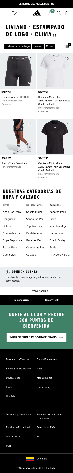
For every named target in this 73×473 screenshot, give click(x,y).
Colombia (42, 459)
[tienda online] (36, 14)
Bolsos (7, 226)
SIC (39, 436)
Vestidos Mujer (59, 226)
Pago (39, 368)
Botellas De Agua (33, 241)
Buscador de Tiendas (17, 359)
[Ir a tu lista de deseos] (14, 13)
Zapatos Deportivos (56, 205)
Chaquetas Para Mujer (13, 234)
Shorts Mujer (34, 212)
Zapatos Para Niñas (58, 212)
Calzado (31, 254)
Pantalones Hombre (56, 234)
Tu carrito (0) (52, 300)
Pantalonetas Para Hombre (34, 234)
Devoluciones (13, 378)
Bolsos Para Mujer (33, 205)
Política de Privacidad (18, 427)
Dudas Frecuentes (47, 359)
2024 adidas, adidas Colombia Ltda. (36, 468)
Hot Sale (10, 396)
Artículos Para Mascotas (12, 212)
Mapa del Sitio (44, 378)
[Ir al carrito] (67, 13)
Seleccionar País (46, 427)
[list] (31, 46)
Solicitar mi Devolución (18, 368)
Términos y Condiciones (19, 414)
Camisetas (9, 254)
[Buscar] (59, 13)
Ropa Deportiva (12, 240)
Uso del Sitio (13, 436)
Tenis (6, 205)
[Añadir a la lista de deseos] (30, 59)
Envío (9, 387)
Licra (53, 219)
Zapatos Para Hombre (34, 226)
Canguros (9, 219)
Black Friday (57, 240)
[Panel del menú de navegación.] (5, 13)
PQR (8, 446)
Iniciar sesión (21, 300)
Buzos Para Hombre (10, 248)
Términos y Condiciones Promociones (50, 416)
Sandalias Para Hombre (35, 219)
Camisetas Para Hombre (36, 248)
